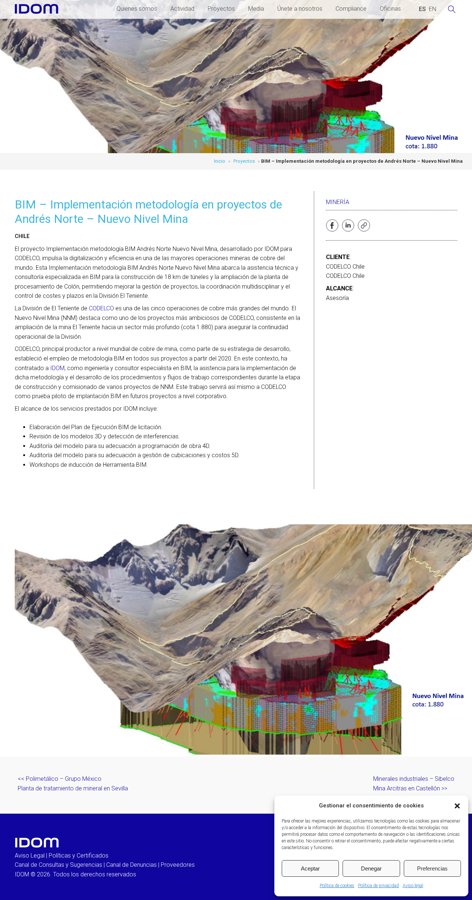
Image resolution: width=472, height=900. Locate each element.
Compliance (351, 8)
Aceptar (310, 868)
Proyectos (221, 8)
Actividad (182, 8)
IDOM (57, 368)
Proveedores (178, 864)
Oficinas (390, 8)
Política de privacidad (378, 885)
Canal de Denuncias (131, 864)
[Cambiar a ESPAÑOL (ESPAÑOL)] (422, 9)
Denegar (371, 868)
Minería (337, 202)
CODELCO (101, 308)
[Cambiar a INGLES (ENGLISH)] (432, 9)
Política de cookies (337, 885)
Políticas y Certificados (78, 855)
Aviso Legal (30, 855)
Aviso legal (413, 885)
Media (256, 8)
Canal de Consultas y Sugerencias (58, 864)
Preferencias (432, 868)
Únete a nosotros (299, 8)
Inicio (219, 161)
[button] (457, 806)
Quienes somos (137, 8)
